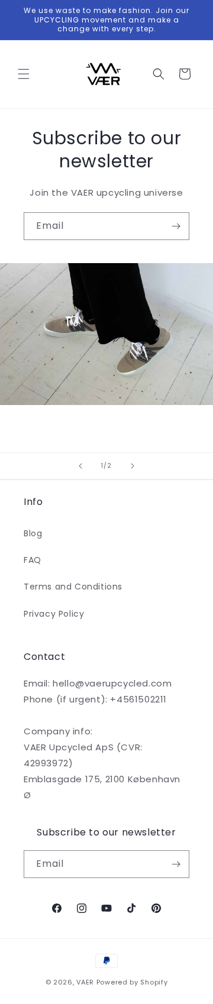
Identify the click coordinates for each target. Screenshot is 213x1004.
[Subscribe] (176, 226)
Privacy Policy (54, 614)
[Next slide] (133, 466)
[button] (24, 74)
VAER (85, 982)
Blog (33, 533)
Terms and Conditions (73, 586)
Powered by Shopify (132, 982)
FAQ (32, 560)
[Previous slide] (80, 466)
